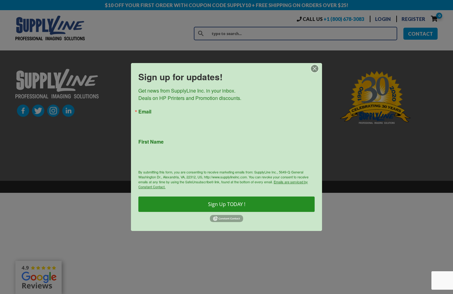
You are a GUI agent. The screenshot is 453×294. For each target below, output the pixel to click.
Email (144, 111)
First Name (151, 141)
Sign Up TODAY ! (226, 204)
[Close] (316, 68)
